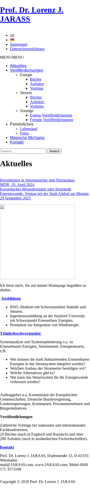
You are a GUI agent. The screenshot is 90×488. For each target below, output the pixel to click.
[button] (12, 57)
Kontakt (17, 142)
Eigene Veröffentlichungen (51, 115)
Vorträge (37, 88)
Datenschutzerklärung (27, 49)
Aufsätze (37, 84)
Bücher (36, 79)
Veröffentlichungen (26, 70)
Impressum (18, 44)
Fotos (24, 133)
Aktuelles (18, 66)
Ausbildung (11, 298)
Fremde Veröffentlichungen (51, 120)
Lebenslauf (29, 129)
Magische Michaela (27, 138)
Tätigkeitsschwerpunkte (21, 333)
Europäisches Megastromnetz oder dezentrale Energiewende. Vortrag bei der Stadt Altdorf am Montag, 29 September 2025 (45, 193)
